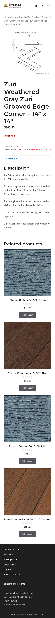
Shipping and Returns (14, 583)
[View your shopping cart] (36, 5)
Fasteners (9, 554)
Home (7, 17)
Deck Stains (10, 564)
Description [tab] (12, 158)
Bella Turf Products (14, 574)
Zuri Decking (33, 17)
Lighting (8, 569)
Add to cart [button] (27, 314)
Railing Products (12, 559)
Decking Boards (18, 17)
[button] (42, 5)
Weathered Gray (33, 149)
